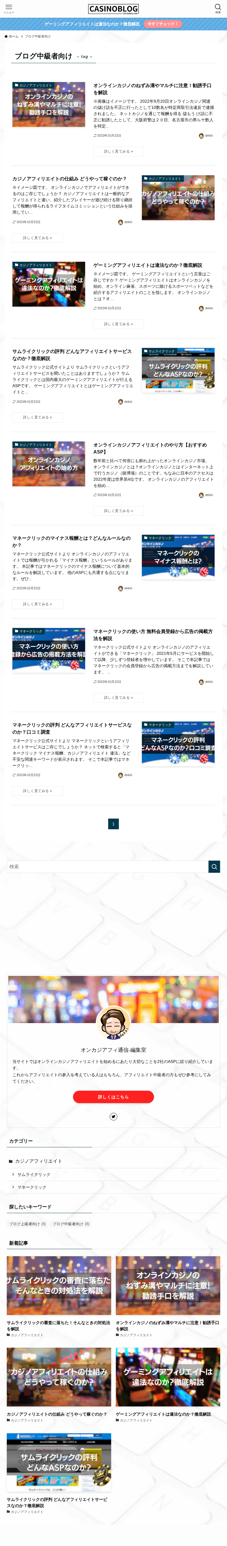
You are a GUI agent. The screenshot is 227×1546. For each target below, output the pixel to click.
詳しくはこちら (113, 1097)
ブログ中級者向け (71, 1224)
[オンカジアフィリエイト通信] (113, 9)
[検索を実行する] (214, 866)
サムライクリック (34, 1174)
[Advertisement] (113, 923)
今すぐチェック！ (163, 24)
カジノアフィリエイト (38, 1161)
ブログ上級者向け (27, 1224)
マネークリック (31, 1187)
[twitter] (113, 1116)
